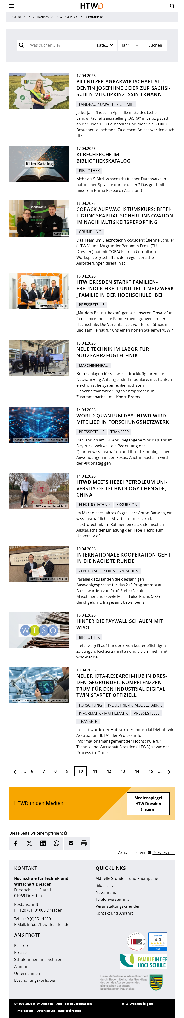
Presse (20, 952)
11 (95, 771)
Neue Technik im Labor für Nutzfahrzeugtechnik (112, 352)
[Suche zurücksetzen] (11, 45)
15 (151, 771)
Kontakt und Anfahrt (114, 913)
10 (80, 771)
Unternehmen (27, 973)
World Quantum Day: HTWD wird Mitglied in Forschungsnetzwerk (122, 418)
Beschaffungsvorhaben (35, 980)
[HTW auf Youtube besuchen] (165, 1011)
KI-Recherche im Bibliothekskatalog (103, 157)
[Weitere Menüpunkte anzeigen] (33, 16)
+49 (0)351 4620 (36, 918)
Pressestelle (163, 852)
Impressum (25, 1011)
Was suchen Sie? (42, 42)
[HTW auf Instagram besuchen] (136, 1011)
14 (137, 771)
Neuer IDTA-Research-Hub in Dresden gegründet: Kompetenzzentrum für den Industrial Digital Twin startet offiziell (121, 685)
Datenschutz (46, 1011)
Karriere (21, 945)
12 (109, 771)
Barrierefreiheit (69, 1011)
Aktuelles (71, 17)
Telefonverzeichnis (113, 899)
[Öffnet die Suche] (172, 6)
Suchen (155, 45)
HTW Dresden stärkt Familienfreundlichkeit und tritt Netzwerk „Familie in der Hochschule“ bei (125, 288)
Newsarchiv (106, 892)
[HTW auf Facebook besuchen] (155, 1011)
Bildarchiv (105, 885)
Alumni (20, 966)
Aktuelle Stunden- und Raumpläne (127, 878)
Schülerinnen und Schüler (38, 959)
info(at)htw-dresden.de (48, 924)
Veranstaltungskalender (118, 906)
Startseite (18, 17)
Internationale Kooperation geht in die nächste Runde (123, 558)
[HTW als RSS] (127, 1011)
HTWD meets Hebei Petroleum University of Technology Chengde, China (121, 488)
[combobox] (59, 45)
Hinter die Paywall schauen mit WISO (119, 624)
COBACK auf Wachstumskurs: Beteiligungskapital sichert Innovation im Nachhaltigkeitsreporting (124, 215)
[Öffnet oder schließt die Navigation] (12, 6)
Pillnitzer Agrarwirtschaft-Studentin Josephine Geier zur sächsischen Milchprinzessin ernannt (123, 88)
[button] (65, 832)
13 (123, 771)
